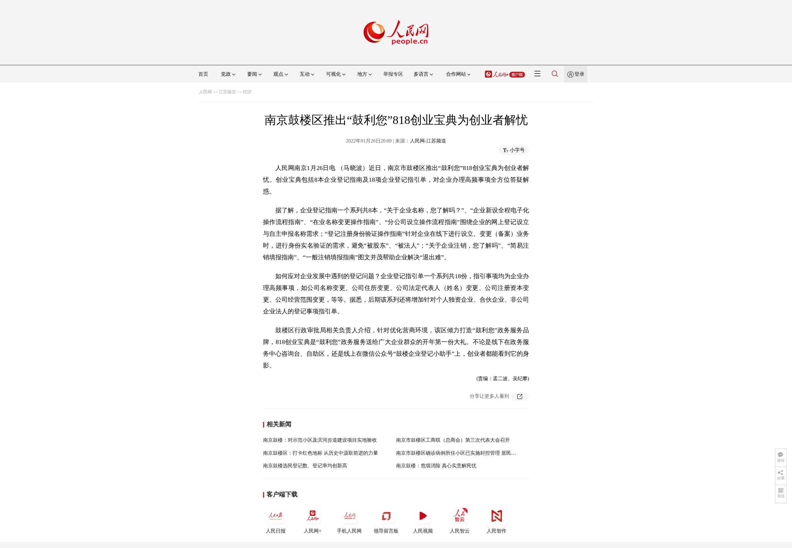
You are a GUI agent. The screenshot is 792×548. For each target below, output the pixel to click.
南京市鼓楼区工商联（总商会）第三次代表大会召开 (453, 440)
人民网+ (312, 530)
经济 (247, 92)
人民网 (205, 92)
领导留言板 (386, 530)
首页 (203, 74)
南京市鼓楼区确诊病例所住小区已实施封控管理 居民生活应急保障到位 (473, 453)
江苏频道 (227, 92)
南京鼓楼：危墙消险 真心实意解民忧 (436, 465)
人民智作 (496, 530)
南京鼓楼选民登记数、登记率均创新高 (305, 465)
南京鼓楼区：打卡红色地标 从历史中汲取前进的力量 (320, 453)
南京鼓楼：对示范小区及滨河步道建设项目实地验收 (320, 440)
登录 (579, 74)
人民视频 (423, 530)
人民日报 (276, 530)
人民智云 (460, 530)
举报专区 (393, 74)
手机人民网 (349, 530)
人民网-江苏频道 (428, 140)
